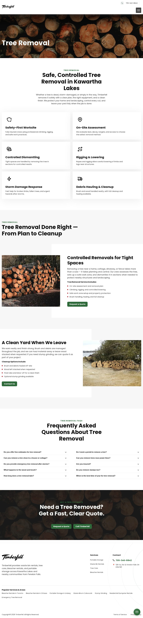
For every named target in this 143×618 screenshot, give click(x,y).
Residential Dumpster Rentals (121, 593)
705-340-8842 (132, 3)
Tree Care (94, 568)
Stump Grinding (101, 593)
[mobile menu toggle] (138, 10)
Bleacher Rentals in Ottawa (36, 593)
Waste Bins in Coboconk (82, 593)
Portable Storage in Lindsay (60, 593)
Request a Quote (77, 304)
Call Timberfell (83, 526)
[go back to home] (13, 557)
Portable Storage (96, 560)
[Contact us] (137, 612)
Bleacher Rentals (96, 572)
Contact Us (9, 384)
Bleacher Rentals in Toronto (12, 593)
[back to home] (8, 7)
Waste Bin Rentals (97, 564)
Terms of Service (120, 614)
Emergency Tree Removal (12, 597)
